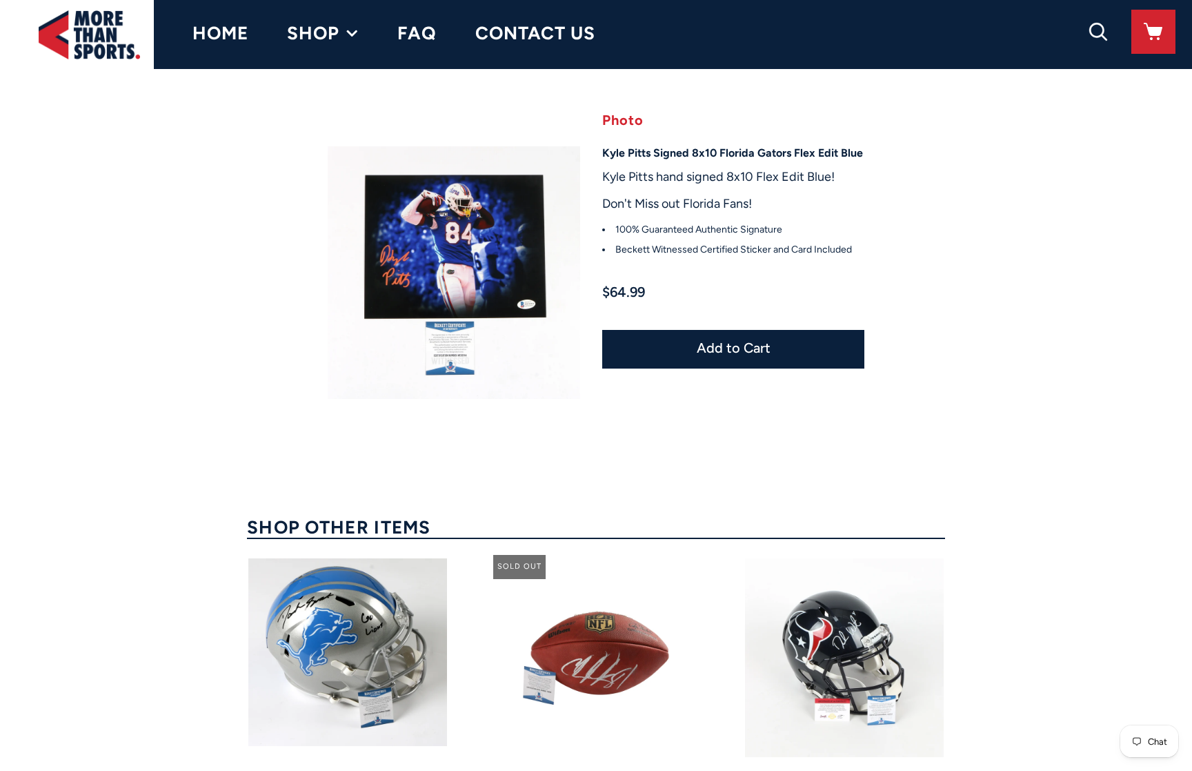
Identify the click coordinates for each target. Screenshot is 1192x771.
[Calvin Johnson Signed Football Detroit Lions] (596, 657)
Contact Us (535, 33)
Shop (313, 33)
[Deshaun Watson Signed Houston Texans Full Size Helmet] (844, 657)
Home (220, 33)
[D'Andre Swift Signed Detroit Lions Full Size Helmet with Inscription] (347, 652)
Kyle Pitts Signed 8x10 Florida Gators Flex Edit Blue (732, 152)
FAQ (417, 33)
